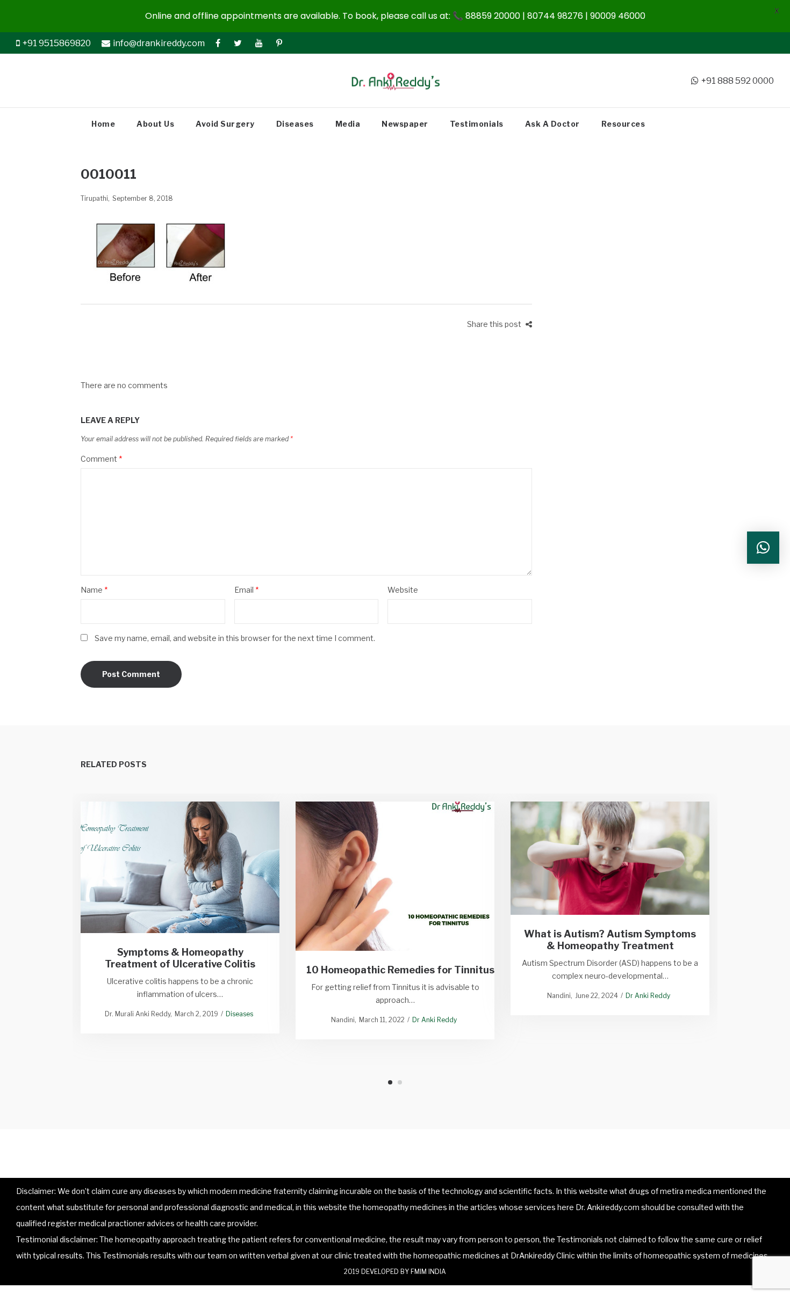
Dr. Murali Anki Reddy (137, 1014)
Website (402, 589)
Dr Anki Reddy (434, 1020)
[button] (763, 547)
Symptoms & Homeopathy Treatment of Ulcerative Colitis (180, 958)
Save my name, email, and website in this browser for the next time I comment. (235, 638)
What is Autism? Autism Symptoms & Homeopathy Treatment (610, 939)
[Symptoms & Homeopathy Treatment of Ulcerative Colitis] (180, 867)
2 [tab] (400, 1082)
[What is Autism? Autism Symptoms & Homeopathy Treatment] (610, 858)
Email (246, 589)
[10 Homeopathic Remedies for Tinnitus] (395, 876)
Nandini (343, 1020)
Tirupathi (94, 198)
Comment (101, 458)
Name (94, 589)
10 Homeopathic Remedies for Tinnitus (402, 969)
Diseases (239, 1014)
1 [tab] (390, 1082)
